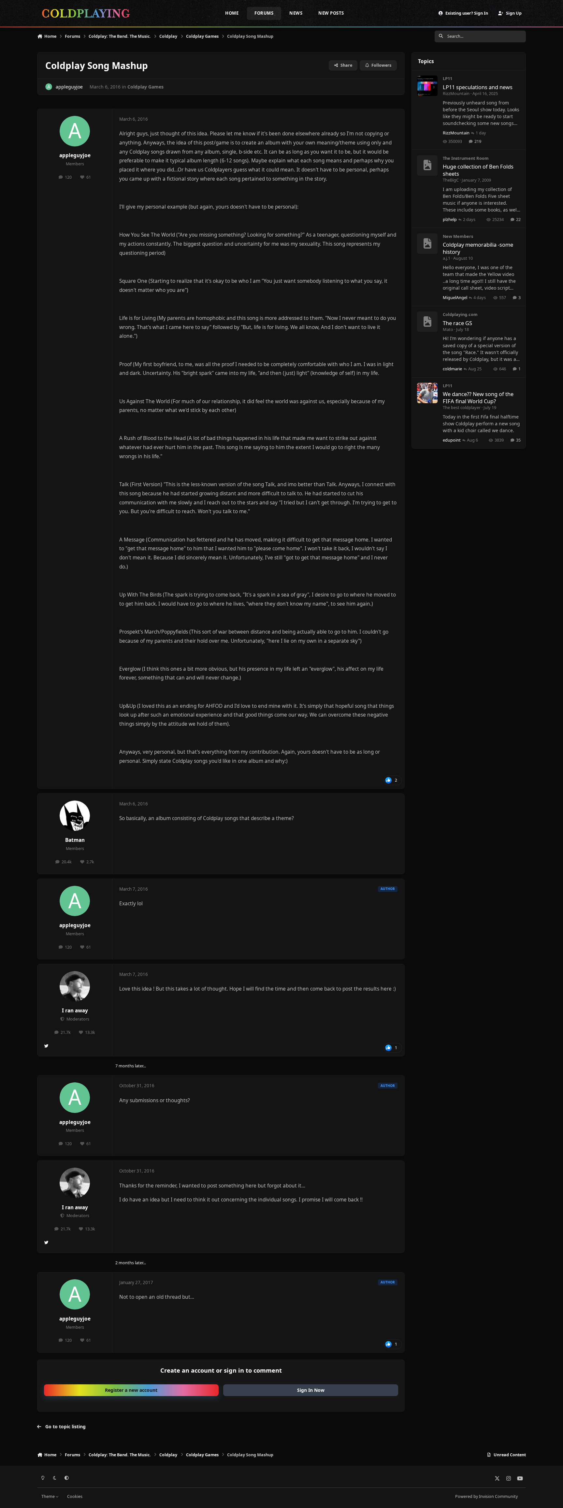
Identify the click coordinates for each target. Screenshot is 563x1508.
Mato (448, 329)
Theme (48, 1496)
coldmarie (452, 369)
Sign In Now (311, 1390)
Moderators (77, 1019)
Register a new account (131, 1390)
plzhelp (450, 219)
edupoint (452, 440)
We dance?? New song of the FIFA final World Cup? (478, 397)
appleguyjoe (69, 87)
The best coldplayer (462, 407)
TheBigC (451, 180)
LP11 (447, 78)
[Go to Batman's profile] (75, 816)
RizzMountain (456, 93)
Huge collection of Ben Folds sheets (478, 170)
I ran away (75, 1010)
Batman (75, 840)
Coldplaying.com (460, 314)
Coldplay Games (145, 87)
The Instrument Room (466, 158)
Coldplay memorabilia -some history (478, 248)
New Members (458, 236)
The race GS (457, 323)
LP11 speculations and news (477, 87)
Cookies (74, 1496)
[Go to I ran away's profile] (75, 986)
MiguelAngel (455, 297)
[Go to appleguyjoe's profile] (48, 86)
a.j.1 (446, 258)
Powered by (486, 1496)
